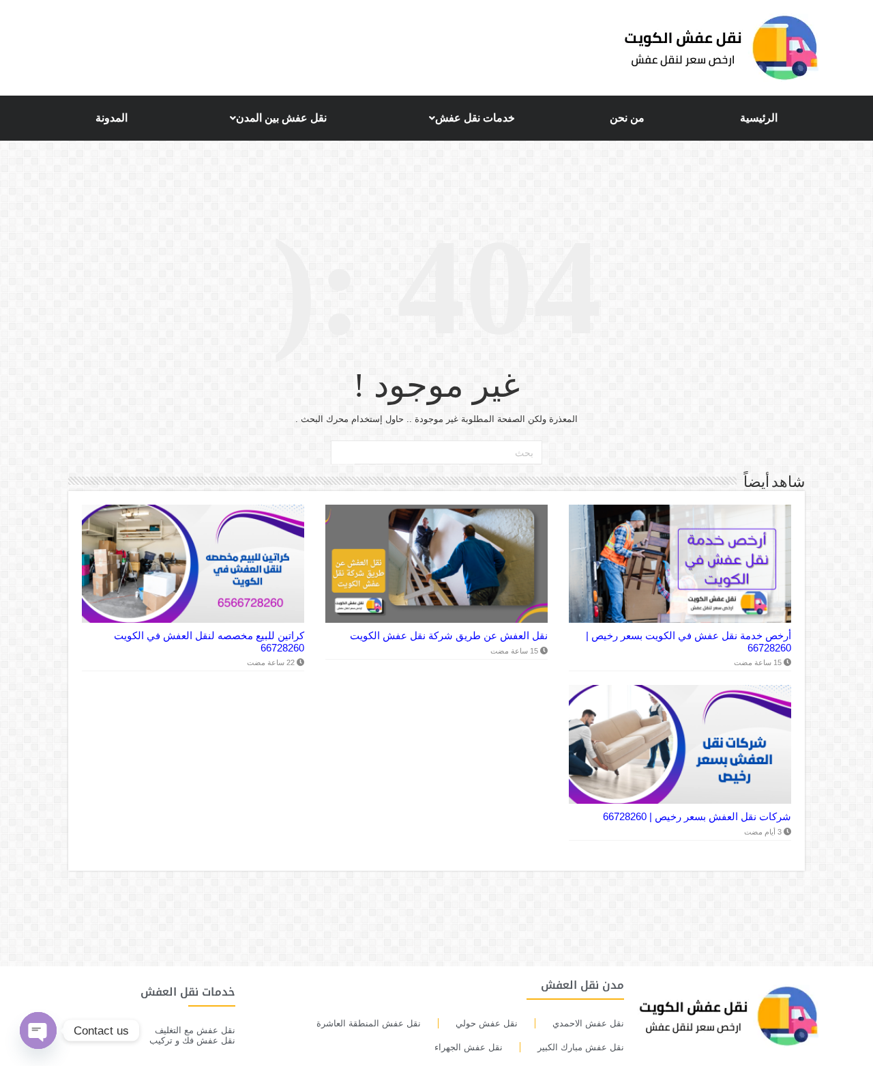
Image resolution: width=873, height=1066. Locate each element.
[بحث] (343, 452)
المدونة (111, 118)
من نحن (627, 118)
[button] (468, 118)
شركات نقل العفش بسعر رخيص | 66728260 (697, 816)
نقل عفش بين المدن (281, 118)
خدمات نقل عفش (475, 118)
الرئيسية (759, 118)
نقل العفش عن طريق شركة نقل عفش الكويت (449, 635)
